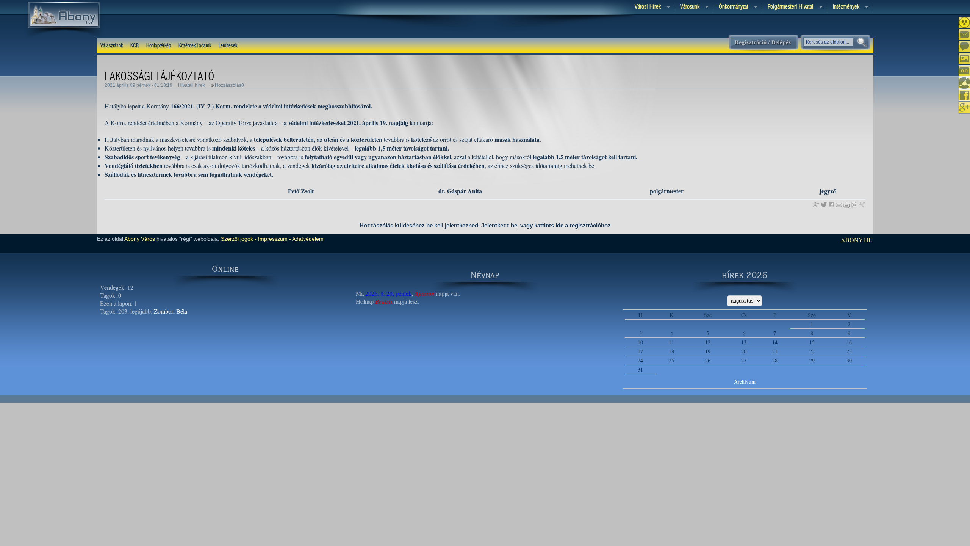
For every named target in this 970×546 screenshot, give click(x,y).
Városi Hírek (645, 7)
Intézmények (843, 7)
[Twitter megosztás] (824, 205)
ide (559, 225)
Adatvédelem (307, 239)
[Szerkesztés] (861, 205)
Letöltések (228, 46)
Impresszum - (274, 239)
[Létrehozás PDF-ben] (854, 205)
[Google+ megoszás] (816, 205)
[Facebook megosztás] (831, 205)
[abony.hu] (64, 38)
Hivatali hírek (191, 85)
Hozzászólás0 (229, 85)
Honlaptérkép (158, 46)
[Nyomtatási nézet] (846, 205)
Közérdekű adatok (194, 46)
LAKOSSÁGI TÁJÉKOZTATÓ (159, 77)
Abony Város (139, 239)
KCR (134, 46)
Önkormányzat (730, 7)
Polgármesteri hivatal (788, 7)
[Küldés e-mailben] (839, 205)
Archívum (745, 381)
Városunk (686, 7)
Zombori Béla (170, 311)
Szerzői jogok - (239, 239)
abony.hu (857, 240)
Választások (111, 46)
